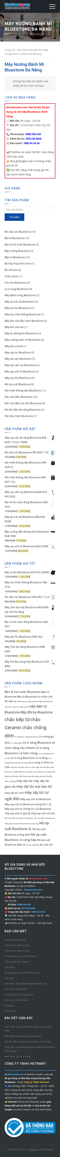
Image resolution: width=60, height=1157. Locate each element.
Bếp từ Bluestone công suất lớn (25, 701)
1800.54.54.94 (31, 143)
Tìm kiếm (14, 217)
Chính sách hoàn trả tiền (17, 950)
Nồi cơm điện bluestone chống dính (19, 818)
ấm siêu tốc (46, 844)
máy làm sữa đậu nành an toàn (23, 767)
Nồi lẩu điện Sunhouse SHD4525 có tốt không (28, 1041)
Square (32, 1149)
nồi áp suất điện (32, 845)
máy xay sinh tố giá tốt (18, 813)
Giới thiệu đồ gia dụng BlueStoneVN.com (26, 983)
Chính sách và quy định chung (20, 956)
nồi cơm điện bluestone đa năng (26, 824)
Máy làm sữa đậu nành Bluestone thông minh (37, 772)
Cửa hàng (9, 967)
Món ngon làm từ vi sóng (17, 1056)
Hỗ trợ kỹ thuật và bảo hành (19, 994)
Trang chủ (10, 49)
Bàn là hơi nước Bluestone (23, 692)
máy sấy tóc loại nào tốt (34, 786)
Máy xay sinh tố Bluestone (36, 799)
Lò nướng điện (16, 743)
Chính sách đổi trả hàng (17, 945)
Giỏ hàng (9, 978)
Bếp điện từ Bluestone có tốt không (23, 1036)
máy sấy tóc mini (14, 793)
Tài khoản (10, 1005)
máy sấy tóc (24, 781)
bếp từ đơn (24, 707)
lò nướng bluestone (30, 737)
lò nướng (18, 737)
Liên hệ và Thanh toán (16, 1000)
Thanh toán (10, 1010)
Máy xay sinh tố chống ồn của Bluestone (28, 809)
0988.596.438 (33, 134)
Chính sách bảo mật (15, 939)
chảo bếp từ (17, 719)
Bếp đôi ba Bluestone (36, 712)
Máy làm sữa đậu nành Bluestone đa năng (21, 776)
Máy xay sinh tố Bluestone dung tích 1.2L (28, 804)
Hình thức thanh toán (16, 989)
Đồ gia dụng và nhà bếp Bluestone (22, 972)
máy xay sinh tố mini (43, 813)
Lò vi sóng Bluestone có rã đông (29, 758)
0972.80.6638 (33, 138)
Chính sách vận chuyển (17, 961)
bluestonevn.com (33, 889)
